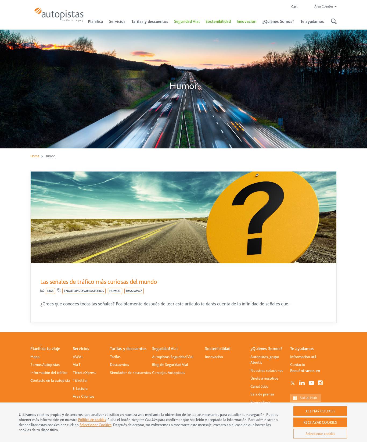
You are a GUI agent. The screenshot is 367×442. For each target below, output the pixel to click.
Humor (115, 291)
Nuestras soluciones (266, 370)
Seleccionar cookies (320, 434)
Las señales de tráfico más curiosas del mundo (98, 282)
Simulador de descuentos (130, 372)
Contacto (297, 364)
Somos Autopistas (45, 364)
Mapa (34, 356)
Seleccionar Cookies (95, 425)
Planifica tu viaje (45, 348)
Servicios (81, 348)
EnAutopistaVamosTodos (84, 291)
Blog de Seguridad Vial (170, 364)
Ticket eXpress (84, 372)
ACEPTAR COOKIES (320, 411)
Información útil (303, 356)
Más (50, 291)
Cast (294, 7)
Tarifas (115, 356)
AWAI (77, 356)
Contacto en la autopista (50, 380)
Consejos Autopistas (168, 372)
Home (34, 156)
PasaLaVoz (134, 291)
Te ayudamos (302, 348)
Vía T (77, 364)
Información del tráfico (48, 372)
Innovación (246, 21)
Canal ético (259, 386)
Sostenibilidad (218, 21)
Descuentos (119, 364)
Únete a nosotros (264, 378)
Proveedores (260, 402)
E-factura (80, 388)
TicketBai (80, 380)
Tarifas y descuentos (128, 348)
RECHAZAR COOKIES (320, 422)
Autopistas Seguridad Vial (172, 356)
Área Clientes (83, 396)
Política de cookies (92, 420)
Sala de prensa (262, 394)
